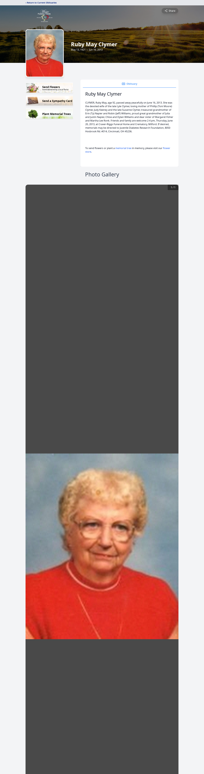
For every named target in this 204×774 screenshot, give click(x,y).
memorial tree (123, 148)
